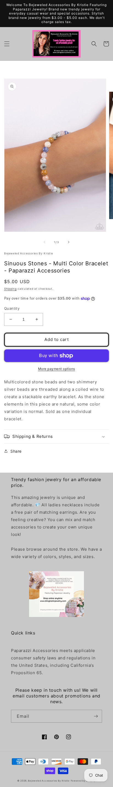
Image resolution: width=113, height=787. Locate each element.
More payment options (56, 369)
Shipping (10, 288)
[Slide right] (69, 242)
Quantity (11, 308)
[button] (7, 44)
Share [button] (16, 451)
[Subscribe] (96, 716)
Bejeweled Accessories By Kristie (48, 780)
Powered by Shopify (83, 780)
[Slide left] (44, 242)
